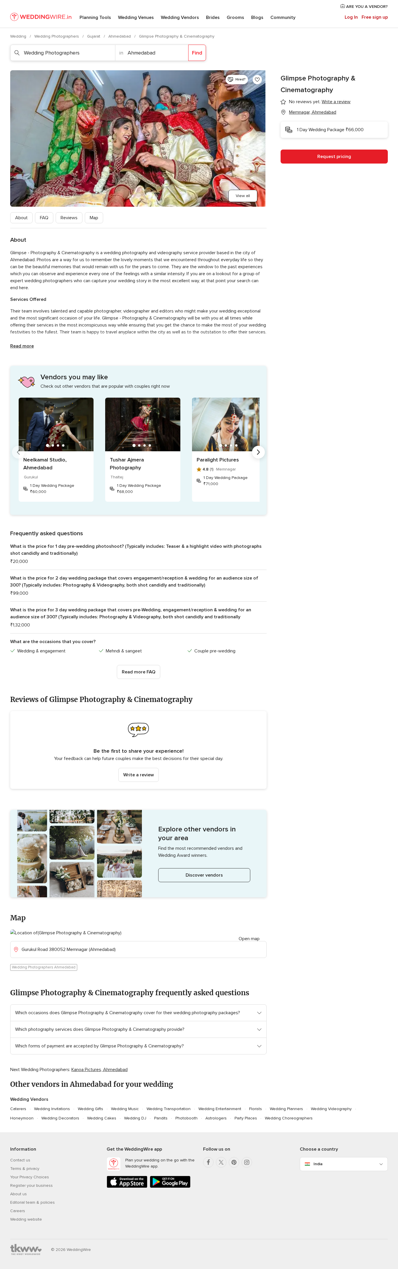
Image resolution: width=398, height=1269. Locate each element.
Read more (22, 346)
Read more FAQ (138, 672)
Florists (255, 1108)
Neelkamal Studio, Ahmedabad (45, 464)
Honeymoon (22, 1118)
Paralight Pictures (218, 460)
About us (18, 1193)
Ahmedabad (120, 36)
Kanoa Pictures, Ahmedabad (99, 1070)
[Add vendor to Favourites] (257, 79)
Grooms (235, 17)
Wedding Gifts (90, 1108)
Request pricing (334, 156)
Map (94, 218)
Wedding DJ (135, 1118)
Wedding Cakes (101, 1118)
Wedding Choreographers (289, 1118)
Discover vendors (204, 875)
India (318, 1163)
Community (282, 17)
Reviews (69, 218)
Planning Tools (95, 17)
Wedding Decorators (60, 1118)
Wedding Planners (286, 1108)
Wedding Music (125, 1108)
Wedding (18, 36)
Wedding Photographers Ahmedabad (43, 967)
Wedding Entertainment (219, 1108)
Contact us (20, 1160)
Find (197, 53)
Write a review (138, 775)
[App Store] (127, 1186)
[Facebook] (208, 1162)
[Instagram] (247, 1162)
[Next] (258, 452)
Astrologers (216, 1118)
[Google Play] (170, 1186)
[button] (138, 750)
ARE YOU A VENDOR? (366, 6)
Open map (249, 939)
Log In (351, 17)
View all (243, 195)
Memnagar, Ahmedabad (312, 112)
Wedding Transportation (169, 1108)
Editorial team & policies (32, 1202)
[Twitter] (221, 1162)
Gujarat (94, 36)
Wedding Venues (136, 17)
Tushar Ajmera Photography (127, 464)
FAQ (44, 218)
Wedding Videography (331, 1108)
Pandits (161, 1118)
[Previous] (18, 452)
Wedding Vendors (180, 17)
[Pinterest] (234, 1162)
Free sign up (375, 17)
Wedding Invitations (52, 1108)
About (21, 218)
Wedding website (26, 1219)
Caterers (18, 1108)
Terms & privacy (24, 1168)
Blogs (257, 17)
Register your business (31, 1185)
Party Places (246, 1118)
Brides (213, 17)
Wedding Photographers (57, 36)
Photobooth (186, 1118)
